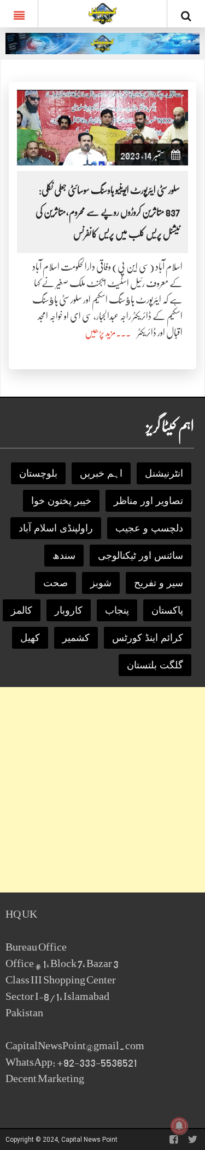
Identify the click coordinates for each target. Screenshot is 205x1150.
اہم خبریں (101, 473)
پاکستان (167, 610)
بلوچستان (38, 473)
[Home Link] (102, 12)
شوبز (101, 582)
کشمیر (76, 637)
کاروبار (69, 610)
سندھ (63, 555)
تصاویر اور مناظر (148, 500)
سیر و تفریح (158, 582)
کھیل (30, 637)
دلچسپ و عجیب (149, 528)
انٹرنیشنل (164, 473)
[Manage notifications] (179, 1126)
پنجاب (117, 610)
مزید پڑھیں (100, 332)
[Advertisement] (102, 789)
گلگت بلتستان (155, 665)
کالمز (21, 610)
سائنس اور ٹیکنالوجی (140, 555)
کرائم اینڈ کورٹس (147, 637)
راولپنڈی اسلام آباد (56, 528)
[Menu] (19, 13)
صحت (55, 582)
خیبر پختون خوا (61, 500)
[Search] (186, 16)
